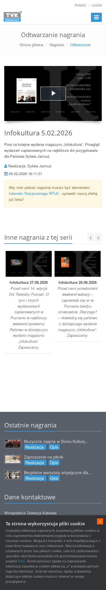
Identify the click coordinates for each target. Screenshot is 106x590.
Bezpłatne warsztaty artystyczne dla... (58, 472)
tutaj (21, 561)
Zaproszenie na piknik (43, 457)
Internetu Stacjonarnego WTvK (34, 193)
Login (97, 5)
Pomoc (80, 5)
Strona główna (31, 44)
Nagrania (56, 44)
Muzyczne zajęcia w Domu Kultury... (56, 441)
